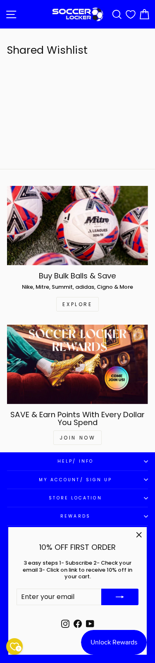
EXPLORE (77, 304)
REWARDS (75, 516)
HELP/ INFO (75, 461)
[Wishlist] (130, 14)
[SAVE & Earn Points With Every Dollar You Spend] (77, 364)
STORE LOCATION (75, 498)
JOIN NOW (78, 437)
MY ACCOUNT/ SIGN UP (75, 480)
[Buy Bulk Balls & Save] (77, 225)
